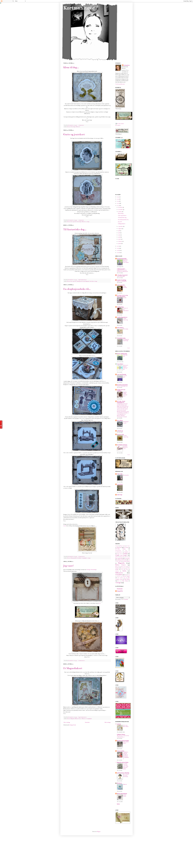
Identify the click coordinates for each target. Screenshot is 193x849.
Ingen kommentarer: (82, 279)
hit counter (117, 125)
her (99, 603)
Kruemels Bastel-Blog (121, 258)
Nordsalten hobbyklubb (122, 384)
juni (119, 232)
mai (119, 235)
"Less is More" (120, 364)
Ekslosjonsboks (73, 558)
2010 (118, 246)
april (119, 237)
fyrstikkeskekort (118, 551)
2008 (118, 250)
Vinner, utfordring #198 (122, 386)
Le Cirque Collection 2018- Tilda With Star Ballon (125, 766)
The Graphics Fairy (122, 577)
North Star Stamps (124, 566)
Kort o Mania (120, 420)
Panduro (117, 567)
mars (119, 239)
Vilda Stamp (125, 580)
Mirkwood (117, 566)
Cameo (128, 545)
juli (119, 230)
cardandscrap (120, 430)
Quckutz (117, 571)
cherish (124, 297)
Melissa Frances (78, 718)
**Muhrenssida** (121, 269)
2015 (118, 197)
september (120, 226)
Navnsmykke (126, 475)
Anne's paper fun (121, 285)
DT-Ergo (126, 547)
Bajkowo (125, 784)
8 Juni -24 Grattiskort (122, 281)
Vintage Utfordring (91, 569)
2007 (118, 252)
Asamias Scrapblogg (121, 280)
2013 (118, 201)
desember (120, 207)
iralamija (119, 724)
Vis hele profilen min (120, 84)
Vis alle (128, 454)
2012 (118, 203)
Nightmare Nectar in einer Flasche (126, 261)
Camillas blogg (120, 307)
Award (116, 545)
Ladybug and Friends (80, 281)
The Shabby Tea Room (122, 444)
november (120, 209)
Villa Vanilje (119, 474)
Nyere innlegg (67, 722)
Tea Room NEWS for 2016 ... (125, 447)
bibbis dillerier (120, 327)
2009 (118, 248)
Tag (125, 574)
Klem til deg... (71, 67)
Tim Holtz (92, 281)
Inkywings (122, 556)
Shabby (124, 571)
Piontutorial (119, 588)
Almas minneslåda (121, 276)
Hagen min (119, 553)
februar (120, 241)
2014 (118, 199)
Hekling (125, 553)
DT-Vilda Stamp (120, 549)
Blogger (98, 831)
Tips (118, 580)
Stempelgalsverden (121, 338)
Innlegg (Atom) (72, 725)
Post (122, 569)
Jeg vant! (68, 565)
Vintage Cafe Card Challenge (121, 390)
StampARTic (120, 591)
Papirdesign (123, 567)
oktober (120, 211)
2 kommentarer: (81, 556)
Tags (129, 574)
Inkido (116, 556)
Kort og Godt (73, 221)
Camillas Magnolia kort (122, 317)
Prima (126, 569)
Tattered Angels (126, 576)
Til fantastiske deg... (74, 229)
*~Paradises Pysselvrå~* (122, 275)
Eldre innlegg (107, 722)
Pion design (73, 126)
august (120, 228)
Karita (118, 804)
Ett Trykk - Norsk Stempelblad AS (121, 402)
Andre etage (119, 494)
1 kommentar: (81, 125)
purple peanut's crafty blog (123, 772)
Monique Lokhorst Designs (123, 740)
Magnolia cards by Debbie (122, 762)
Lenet (64, 525)
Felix (126, 550)
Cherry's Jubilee (120, 751)
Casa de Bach (120, 484)
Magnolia (87, 281)
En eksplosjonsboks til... (77, 288)
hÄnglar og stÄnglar (121, 555)
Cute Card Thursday (121, 374)
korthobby (79, 558)
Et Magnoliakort (72, 668)
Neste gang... (126, 328)
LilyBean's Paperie (121, 734)
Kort (127, 556)
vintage (87, 221)
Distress (68, 126)
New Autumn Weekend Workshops (126, 775)
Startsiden (87, 722)
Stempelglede (84, 558)
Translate (126, 599)
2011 (118, 205)
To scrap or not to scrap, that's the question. (122, 296)
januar (119, 243)
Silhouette (78, 126)
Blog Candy (122, 545)
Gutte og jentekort (74, 134)
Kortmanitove (78, 8)
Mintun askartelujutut (122, 793)
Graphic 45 (127, 552)
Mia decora (119, 783)
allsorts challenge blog (122, 353)
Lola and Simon (126, 561)
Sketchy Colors (120, 434)
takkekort (118, 576)
